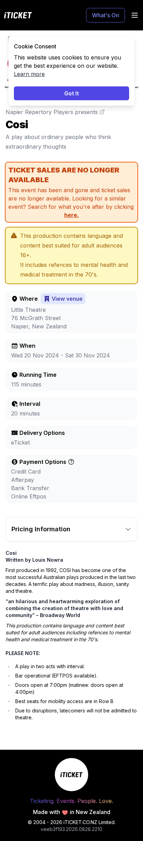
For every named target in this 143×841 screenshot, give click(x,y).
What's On (105, 15)
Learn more (29, 74)
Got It (71, 93)
